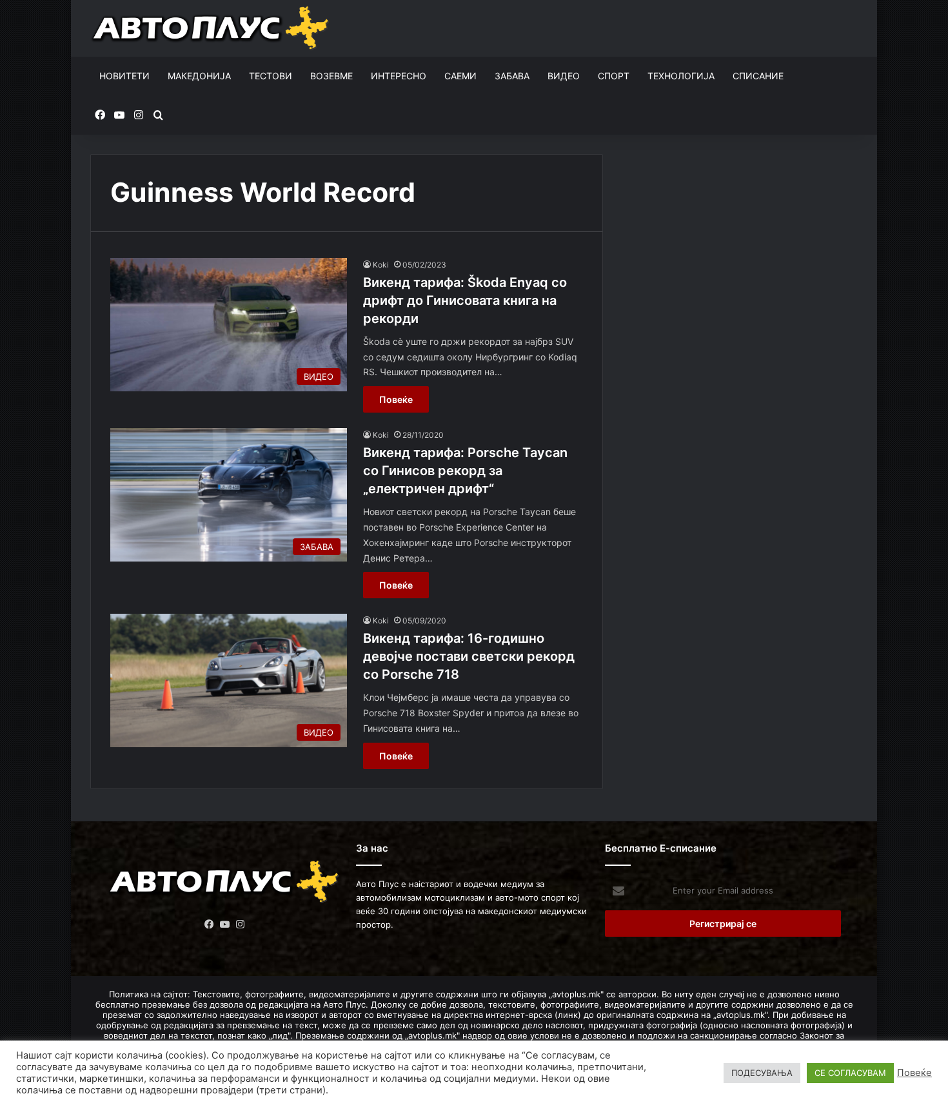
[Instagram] (240, 924)
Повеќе (396, 399)
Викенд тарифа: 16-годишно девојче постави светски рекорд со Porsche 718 (469, 656)
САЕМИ (460, 75)
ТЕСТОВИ (270, 75)
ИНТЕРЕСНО (398, 75)
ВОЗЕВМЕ (331, 75)
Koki (381, 264)
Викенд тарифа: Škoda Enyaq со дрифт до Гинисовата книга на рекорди (465, 300)
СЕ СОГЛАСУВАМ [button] (850, 1073)
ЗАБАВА (512, 75)
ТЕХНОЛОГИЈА (681, 75)
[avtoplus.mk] (211, 28)
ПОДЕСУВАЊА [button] (762, 1073)
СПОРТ (613, 75)
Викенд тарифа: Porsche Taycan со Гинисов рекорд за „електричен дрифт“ (465, 470)
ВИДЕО (564, 75)
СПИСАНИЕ (758, 75)
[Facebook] (209, 924)
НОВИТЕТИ (124, 75)
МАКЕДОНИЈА (199, 75)
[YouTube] (225, 924)
